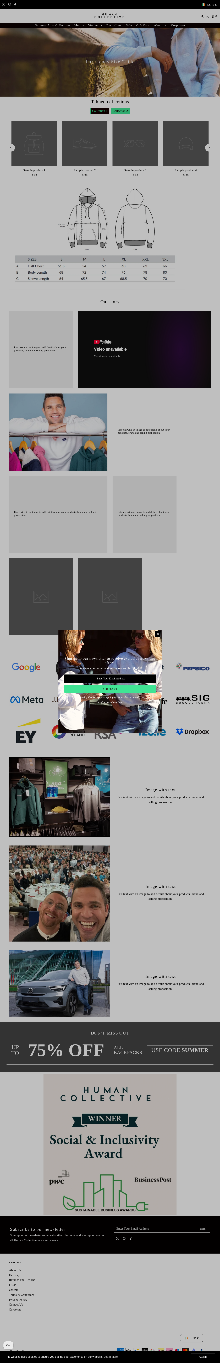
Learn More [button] (111, 1356)
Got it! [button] (203, 1356)
